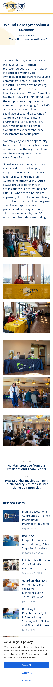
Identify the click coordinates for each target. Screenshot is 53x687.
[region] (26, 662)
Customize (26, 672)
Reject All (26, 680)
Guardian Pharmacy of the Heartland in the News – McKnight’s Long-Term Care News (34, 589)
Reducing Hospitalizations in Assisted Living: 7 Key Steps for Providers (35, 542)
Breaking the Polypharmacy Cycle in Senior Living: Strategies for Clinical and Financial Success (35, 617)
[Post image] (11, 516)
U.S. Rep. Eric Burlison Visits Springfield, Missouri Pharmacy (36, 564)
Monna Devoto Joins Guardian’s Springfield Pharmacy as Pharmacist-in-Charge (36, 517)
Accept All (26, 665)
